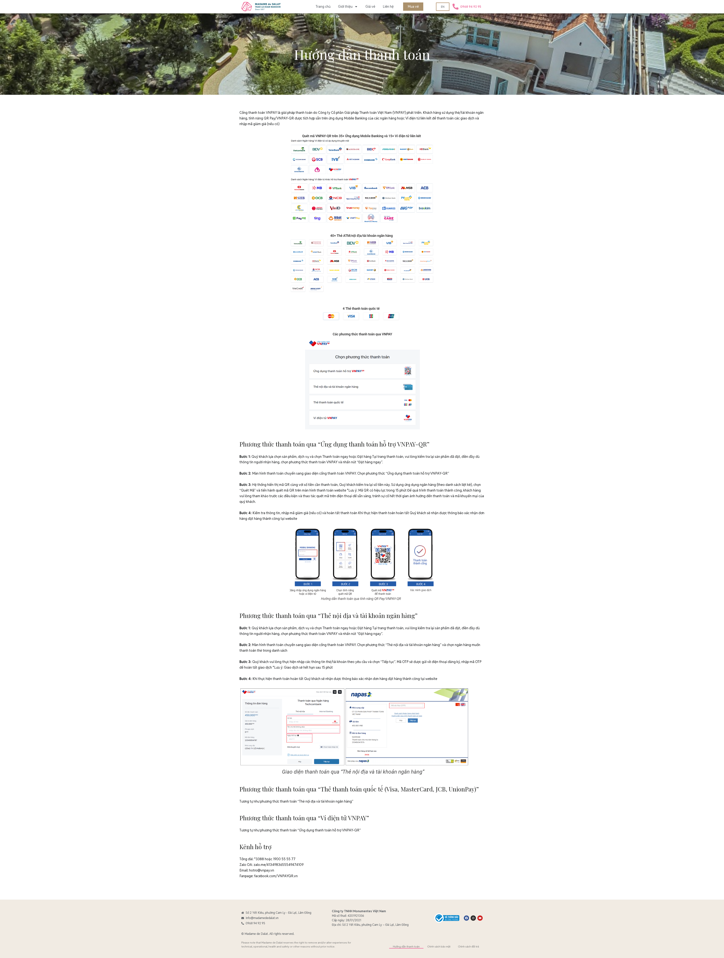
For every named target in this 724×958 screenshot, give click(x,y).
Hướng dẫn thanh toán (406, 946)
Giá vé (370, 6)
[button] (413, 6)
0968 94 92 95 (470, 7)
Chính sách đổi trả (468, 946)
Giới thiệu (345, 6)
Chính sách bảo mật (438, 946)
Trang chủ (323, 6)
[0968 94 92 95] (455, 7)
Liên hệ (388, 6)
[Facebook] (466, 918)
